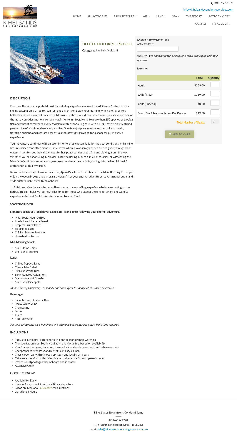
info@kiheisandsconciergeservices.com (208, 9)
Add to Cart (181, 134)
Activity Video (219, 16)
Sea (175, 16)
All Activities (97, 16)
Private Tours (124, 16)
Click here (46, 387)
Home (77, 16)
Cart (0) (200, 23)
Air (145, 16)
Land (160, 16)
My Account (221, 23)
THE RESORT (194, 16)
